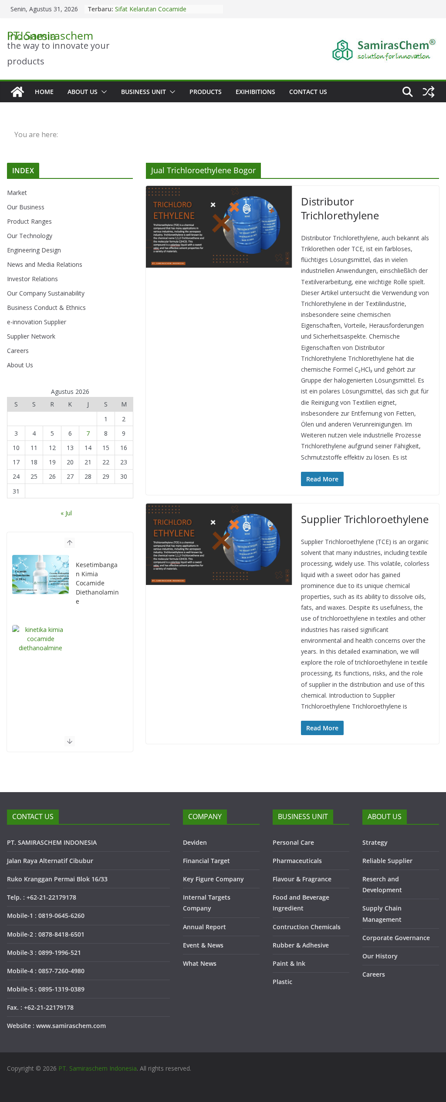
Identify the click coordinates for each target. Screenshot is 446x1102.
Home (44, 91)
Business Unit (143, 91)
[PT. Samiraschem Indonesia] (17, 91)
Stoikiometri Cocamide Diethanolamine (147, 10)
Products (205, 91)
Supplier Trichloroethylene (365, 519)
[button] (102, 92)
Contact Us (308, 91)
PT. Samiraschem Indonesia (50, 35)
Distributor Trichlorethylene (340, 208)
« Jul (66, 513)
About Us (83, 91)
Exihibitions (255, 91)
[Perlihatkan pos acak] (428, 91)
